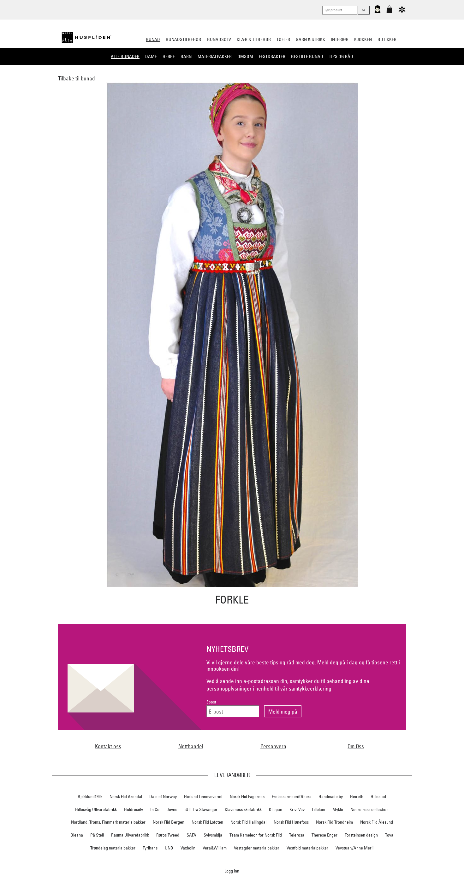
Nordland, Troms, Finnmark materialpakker (108, 822)
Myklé (337, 809)
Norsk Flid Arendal (126, 796)
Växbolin (188, 848)
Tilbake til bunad (76, 78)
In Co (154, 809)
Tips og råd (341, 56)
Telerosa (296, 835)
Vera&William (215, 848)
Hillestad (378, 796)
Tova (389, 835)
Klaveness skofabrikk (243, 809)
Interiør (339, 39)
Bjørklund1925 (90, 796)
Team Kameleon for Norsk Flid (255, 835)
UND (169, 848)
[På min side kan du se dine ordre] (377, 12)
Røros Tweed (167, 835)
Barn (186, 56)
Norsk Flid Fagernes (247, 796)
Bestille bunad (307, 56)
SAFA (191, 835)
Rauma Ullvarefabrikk (130, 835)
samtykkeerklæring (310, 688)
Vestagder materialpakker (256, 848)
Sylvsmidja (213, 835)
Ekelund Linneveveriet (203, 796)
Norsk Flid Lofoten (207, 822)
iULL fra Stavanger (201, 809)
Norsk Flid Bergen (168, 822)
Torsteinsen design (361, 835)
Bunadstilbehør (183, 39)
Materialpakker (215, 56)
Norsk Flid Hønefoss (291, 822)
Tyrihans (150, 848)
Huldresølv (133, 809)
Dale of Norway (163, 796)
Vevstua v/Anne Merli (354, 848)
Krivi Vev (297, 809)
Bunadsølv (219, 39)
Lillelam (318, 809)
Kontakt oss (108, 746)
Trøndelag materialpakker (112, 848)
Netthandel (190, 746)
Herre (169, 56)
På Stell (97, 835)
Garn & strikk (310, 39)
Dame (151, 56)
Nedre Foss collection (369, 809)
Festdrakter (272, 56)
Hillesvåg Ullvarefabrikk (96, 809)
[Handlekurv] (389, 12)
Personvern (273, 746)
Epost (211, 702)
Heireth (356, 796)
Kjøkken (363, 39)
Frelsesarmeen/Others (291, 796)
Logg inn (231, 870)
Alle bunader (125, 56)
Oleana (76, 835)
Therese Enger (324, 835)
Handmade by (330, 796)
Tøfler (283, 39)
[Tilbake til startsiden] (86, 37)
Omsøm (245, 56)
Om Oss (356, 746)
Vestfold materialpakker (307, 848)
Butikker (387, 39)
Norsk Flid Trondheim (334, 822)
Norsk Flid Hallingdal (248, 822)
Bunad (153, 39)
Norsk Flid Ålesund (376, 822)
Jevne (172, 809)
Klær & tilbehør (254, 39)
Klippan (275, 809)
